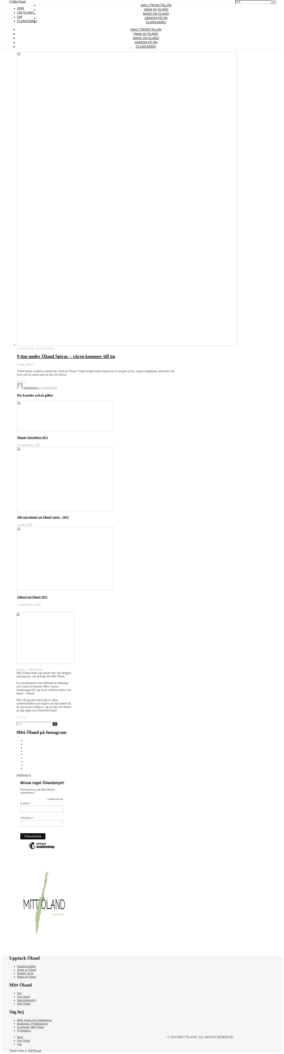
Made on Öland (156, 14)
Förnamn (27, 818)
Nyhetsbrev (24, 1030)
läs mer (21, 381)
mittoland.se (31, 387)
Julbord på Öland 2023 (32, 597)
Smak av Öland (156, 9)
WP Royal (34, 1050)
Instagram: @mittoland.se (32, 1023)
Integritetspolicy (27, 1000)
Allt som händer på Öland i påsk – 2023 (43, 517)
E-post (25, 803)
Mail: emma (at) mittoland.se (34, 1020)
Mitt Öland (23, 1003)
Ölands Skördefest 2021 (32, 437)
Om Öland (25, 12)
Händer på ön (156, 18)
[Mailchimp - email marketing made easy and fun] (41, 848)
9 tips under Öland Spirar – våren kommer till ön (66, 356)
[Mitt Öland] (17, 1)
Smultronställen (156, 5)
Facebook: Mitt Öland (30, 1027)
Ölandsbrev (27, 21)
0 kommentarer (48, 387)
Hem (20, 8)
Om (19, 17)
